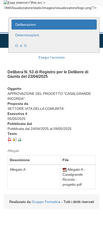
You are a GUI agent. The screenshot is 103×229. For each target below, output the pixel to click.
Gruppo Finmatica (46, 202)
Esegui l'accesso (51, 57)
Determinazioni (27, 35)
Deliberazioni (25, 25)
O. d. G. (21, 46)
